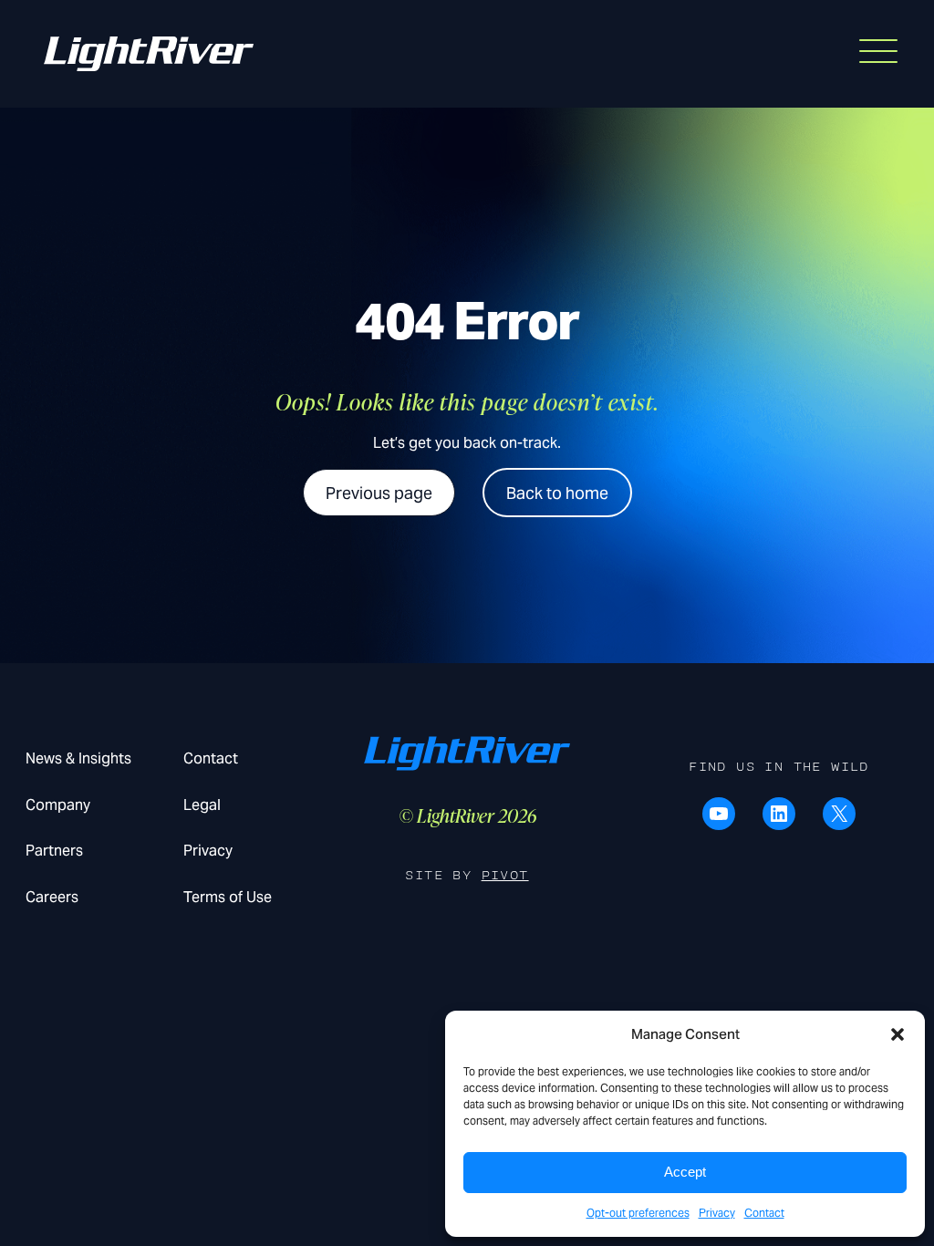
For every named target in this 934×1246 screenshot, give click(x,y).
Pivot (505, 875)
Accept (685, 1171)
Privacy (717, 1213)
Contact (764, 1213)
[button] (897, 1034)
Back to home (557, 493)
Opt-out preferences (638, 1213)
